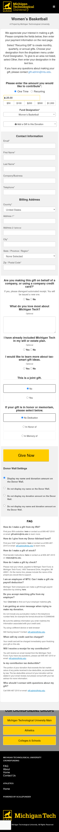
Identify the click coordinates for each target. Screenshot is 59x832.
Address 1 (8, 216)
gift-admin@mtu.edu (19, 534)
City (5, 239)
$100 (19, 103)
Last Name (9, 164)
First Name (9, 152)
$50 (9, 103)
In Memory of (30, 435)
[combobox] (29, 114)
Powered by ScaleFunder (17, 796)
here (24, 589)
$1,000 (50, 103)
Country (7, 204)
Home (6, 772)
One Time (22, 91)
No (34, 299)
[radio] (29, 418)
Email (6, 140)
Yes (27, 299)
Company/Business (12, 175)
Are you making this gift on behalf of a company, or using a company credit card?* (29, 283)
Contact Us (9, 775)
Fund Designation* (30, 109)
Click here (12, 601)
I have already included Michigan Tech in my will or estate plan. (29, 339)
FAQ (5, 766)
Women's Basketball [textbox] (29, 114)
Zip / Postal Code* (12, 262)
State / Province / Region (16, 250)
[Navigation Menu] (54, 7)
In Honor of (31, 426)
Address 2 (8, 227)
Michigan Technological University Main (29, 720)
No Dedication (30, 417)
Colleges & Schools (29, 740)
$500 (40, 103)
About (6, 769)
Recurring (39, 91)
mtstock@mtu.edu (13, 557)
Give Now (26, 455)
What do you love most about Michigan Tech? (29, 308)
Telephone (9, 187)
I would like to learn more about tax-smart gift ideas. (29, 358)
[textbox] (30, 124)
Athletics (29, 730)
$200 (29, 103)
